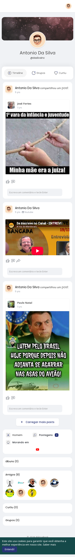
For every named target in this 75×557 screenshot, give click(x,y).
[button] (68, 6)
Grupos (10, 520)
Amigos (10, 474)
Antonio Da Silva (37, 53)
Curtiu (9, 507)
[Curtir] (8, 182)
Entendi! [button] (9, 549)
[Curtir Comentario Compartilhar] (13, 261)
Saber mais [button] (49, 544)
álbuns (9, 461)
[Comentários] (13, 182)
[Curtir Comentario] (10, 182)
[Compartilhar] (18, 261)
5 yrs (17, 92)
